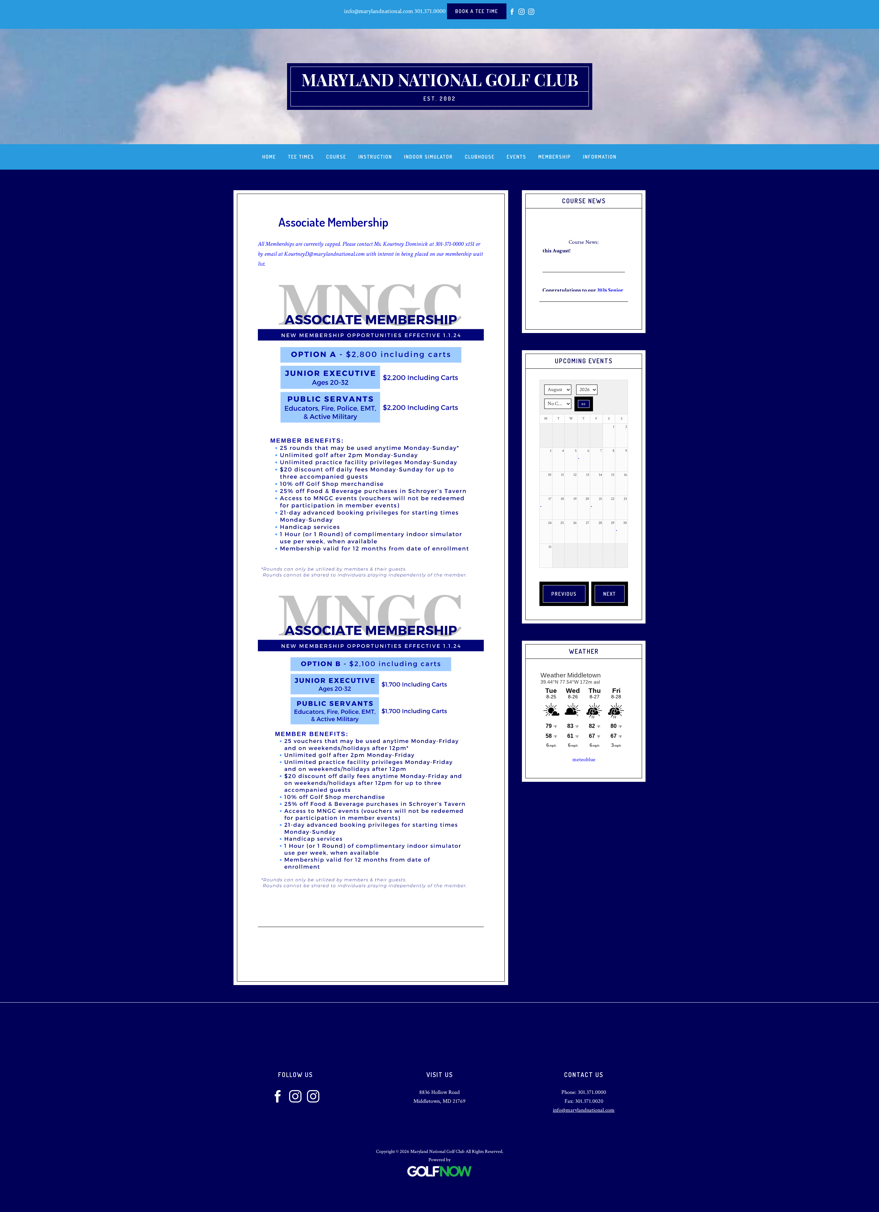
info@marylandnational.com (378, 11)
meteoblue (583, 759)
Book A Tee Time (476, 11)
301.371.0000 (430, 11)
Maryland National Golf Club (439, 79)
